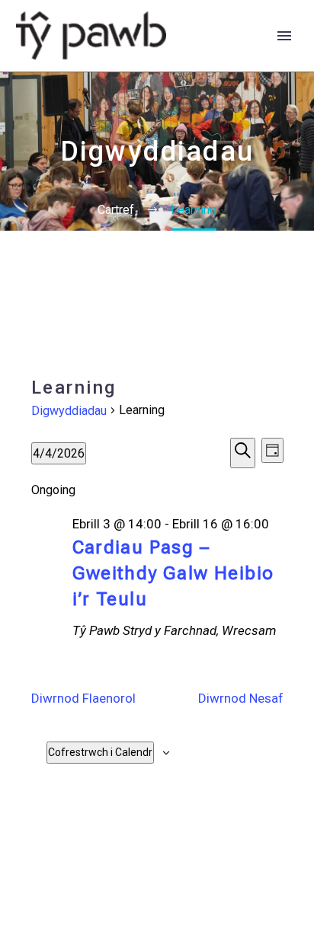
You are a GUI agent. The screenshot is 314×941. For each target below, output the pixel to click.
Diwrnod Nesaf (241, 698)
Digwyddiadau (69, 411)
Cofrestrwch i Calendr (100, 752)
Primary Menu (284, 35)
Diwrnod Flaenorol (83, 698)
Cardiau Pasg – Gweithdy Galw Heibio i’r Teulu (173, 573)
